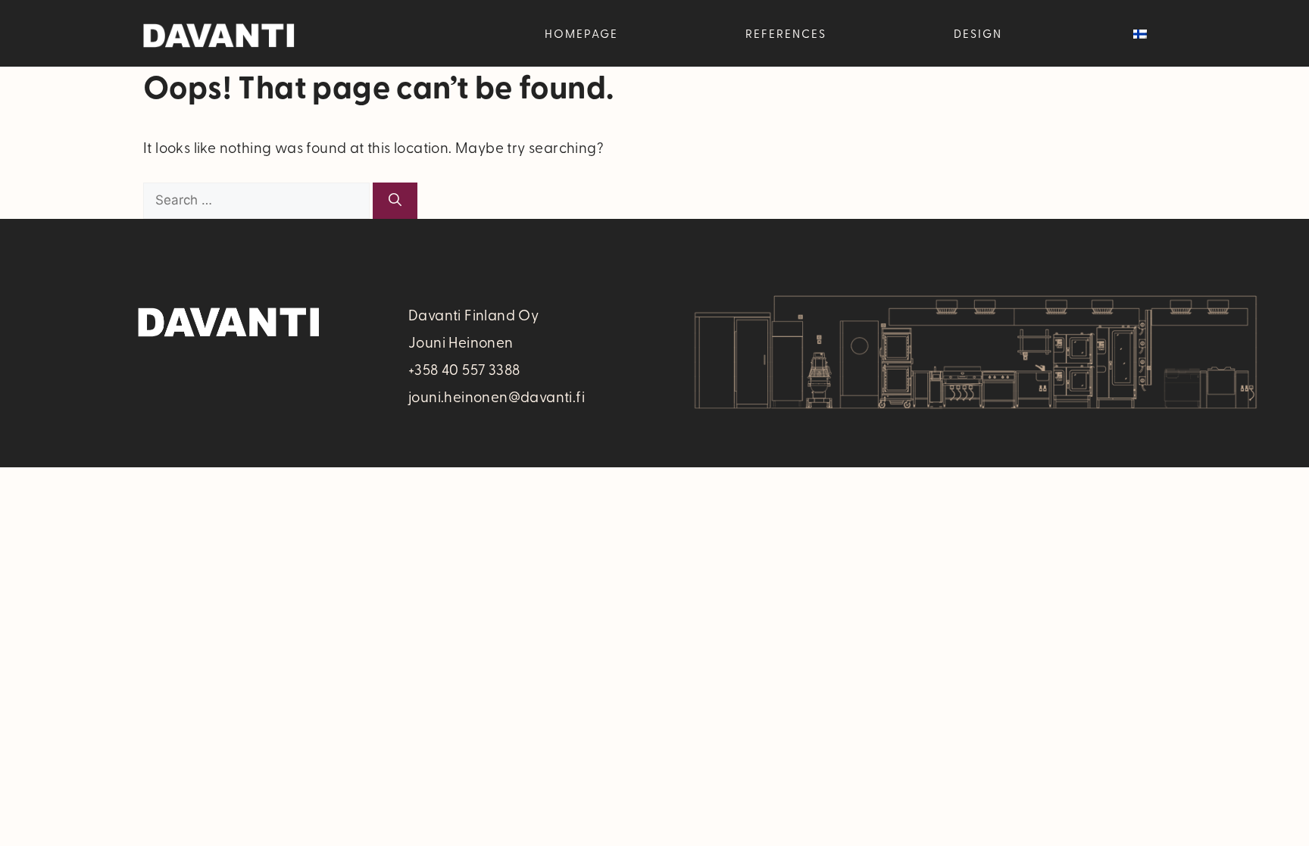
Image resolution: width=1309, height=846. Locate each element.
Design (978, 33)
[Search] (395, 201)
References (785, 33)
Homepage (581, 33)
